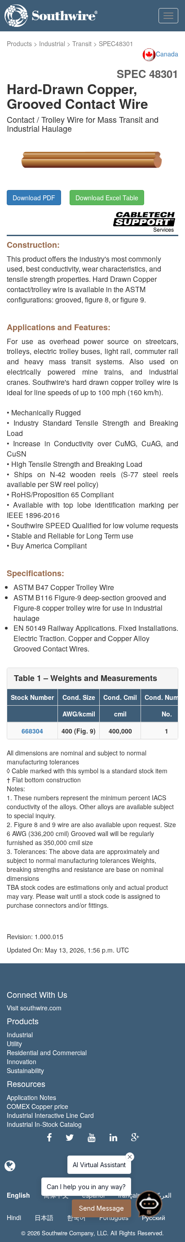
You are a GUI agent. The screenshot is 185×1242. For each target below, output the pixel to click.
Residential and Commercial (47, 1052)
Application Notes (31, 1097)
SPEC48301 (116, 43)
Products (19, 43)
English (18, 1194)
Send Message (101, 1208)
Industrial (52, 43)
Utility (14, 1043)
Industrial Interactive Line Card (50, 1115)
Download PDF (34, 197)
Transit (82, 43)
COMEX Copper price (37, 1106)
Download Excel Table (106, 197)
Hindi (14, 1217)
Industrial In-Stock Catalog (44, 1124)
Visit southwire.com (34, 1007)
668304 (32, 730)
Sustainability (25, 1070)
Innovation (21, 1061)
